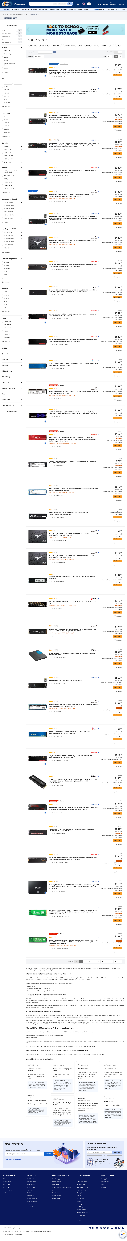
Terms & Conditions (8, 1231)
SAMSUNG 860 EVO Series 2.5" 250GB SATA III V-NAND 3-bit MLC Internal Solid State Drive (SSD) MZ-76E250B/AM (62, 1123)
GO (54, 52)
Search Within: (32, 52)
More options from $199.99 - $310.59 (112, 367)
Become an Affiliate (82, 1190)
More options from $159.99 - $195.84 (112, 391)
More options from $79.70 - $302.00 (112, 491)
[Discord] (119, 1228)
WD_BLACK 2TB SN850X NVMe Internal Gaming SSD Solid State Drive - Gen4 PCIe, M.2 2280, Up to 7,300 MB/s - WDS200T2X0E (73, 265)
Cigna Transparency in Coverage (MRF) (13, 1234)
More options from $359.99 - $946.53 (112, 70)
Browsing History (31, 1181)
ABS (102, 1184)
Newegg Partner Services (83, 1187)
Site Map (79, 1195)
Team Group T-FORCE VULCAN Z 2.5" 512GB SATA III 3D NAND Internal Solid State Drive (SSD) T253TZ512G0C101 (73, 534)
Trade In (79, 1221)
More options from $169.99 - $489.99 (112, 607)
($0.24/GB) (118, 216)
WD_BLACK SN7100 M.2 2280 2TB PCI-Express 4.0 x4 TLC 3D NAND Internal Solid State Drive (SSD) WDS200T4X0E (72, 171)
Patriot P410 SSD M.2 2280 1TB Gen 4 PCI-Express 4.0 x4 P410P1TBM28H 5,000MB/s (72, 577)
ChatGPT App (80, 1207)
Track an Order (7, 1181)
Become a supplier (81, 1179)
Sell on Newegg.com (82, 1181)
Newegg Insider (56, 1198)
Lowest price (53, 385)
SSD (27, 15)
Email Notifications (32, 1201)
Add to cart (117, 75)
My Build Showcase (32, 1198)
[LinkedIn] (104, 1228)
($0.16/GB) (118, 266)
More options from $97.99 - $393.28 (112, 317)
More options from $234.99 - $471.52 (112, 148)
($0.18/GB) (118, 315)
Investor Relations (56, 1181)
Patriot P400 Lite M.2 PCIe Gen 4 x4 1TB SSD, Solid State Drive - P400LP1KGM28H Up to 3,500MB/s (69, 513)
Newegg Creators (81, 1193)
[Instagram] (101, 1228)
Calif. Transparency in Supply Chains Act (41, 1231)
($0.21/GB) (118, 489)
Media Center (55, 1184)
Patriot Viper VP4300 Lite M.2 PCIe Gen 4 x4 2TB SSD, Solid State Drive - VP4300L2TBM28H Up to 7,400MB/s (72, 830)
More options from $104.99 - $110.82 (112, 631)
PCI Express (56, 1041)
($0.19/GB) (118, 68)
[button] (19, 4)
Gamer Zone (55, 1190)
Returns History (31, 1187)
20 (115, 961)
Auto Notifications (32, 1207)
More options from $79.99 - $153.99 (112, 467)
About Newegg (56, 1179)
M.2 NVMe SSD (33, 1037)
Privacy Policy (17, 1231)
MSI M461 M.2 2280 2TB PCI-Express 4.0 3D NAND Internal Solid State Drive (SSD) (73, 602)
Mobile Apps (80, 1204)
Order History (30, 1184)
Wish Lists (30, 1193)
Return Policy (6, 1187)
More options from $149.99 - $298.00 (112, 943)
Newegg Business (106, 1179)
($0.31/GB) (118, 886)
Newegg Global (105, 1181)
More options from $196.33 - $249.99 (112, 783)
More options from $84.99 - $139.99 (112, 734)
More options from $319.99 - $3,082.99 (111, 888)
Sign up (48, 1154)
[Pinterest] (108, 1228)
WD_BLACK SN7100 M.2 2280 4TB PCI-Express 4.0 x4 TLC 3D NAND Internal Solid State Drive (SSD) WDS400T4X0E (72, 756)
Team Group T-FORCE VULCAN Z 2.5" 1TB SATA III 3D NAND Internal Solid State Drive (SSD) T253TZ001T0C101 (72, 241)
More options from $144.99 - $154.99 (112, 580)
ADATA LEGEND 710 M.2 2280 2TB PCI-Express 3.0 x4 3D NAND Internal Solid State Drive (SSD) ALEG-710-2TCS (73, 364)
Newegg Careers (56, 1195)
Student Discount (81, 1209)
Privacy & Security (7, 1190)
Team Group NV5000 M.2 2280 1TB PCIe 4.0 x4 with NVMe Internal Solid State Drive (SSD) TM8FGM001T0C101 (73, 392)
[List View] (116, 56)
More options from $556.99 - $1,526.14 (111, 759)
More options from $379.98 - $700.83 (112, 121)
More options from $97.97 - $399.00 (112, 863)
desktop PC (44, 1005)
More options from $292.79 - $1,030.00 (111, 341)
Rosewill (103, 1187)
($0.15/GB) (118, 170)
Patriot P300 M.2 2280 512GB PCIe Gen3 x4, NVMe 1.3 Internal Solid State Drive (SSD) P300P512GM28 (72, 462)
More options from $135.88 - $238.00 (112, 915)
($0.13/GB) (118, 240)
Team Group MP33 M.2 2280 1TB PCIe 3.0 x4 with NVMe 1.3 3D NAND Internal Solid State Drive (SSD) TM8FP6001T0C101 (73, 705)
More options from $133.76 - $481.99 (112, 658)
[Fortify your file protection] (75, 29)
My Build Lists (30, 1195)
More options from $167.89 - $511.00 (112, 172)
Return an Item (6, 1184)
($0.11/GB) (118, 556)
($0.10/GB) (118, 365)
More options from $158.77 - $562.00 (112, 268)
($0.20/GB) (118, 117)
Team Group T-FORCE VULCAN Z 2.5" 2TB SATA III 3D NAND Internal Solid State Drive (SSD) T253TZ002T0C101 (72, 556)
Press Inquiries (56, 1193)
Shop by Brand (80, 1198)
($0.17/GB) (118, 92)
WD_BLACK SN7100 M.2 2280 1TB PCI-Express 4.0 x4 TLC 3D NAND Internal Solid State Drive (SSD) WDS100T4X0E (72, 315)
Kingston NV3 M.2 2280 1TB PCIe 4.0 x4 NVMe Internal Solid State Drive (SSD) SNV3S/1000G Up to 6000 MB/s (73, 489)
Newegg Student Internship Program (61, 1187)
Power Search (11, 25)
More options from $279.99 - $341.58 (112, 292)
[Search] (70, 3)
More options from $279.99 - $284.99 (112, 835)
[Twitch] (115, 1228)
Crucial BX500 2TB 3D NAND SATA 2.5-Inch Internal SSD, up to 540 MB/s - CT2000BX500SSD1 (72, 654)
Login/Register (31, 1179)
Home (4, 15)
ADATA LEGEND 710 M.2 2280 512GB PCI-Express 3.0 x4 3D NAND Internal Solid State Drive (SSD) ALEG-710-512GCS (72, 732)
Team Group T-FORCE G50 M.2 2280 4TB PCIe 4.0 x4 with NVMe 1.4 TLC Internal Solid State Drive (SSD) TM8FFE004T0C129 (71, 195)
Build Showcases (81, 1215)
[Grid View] (120, 56)
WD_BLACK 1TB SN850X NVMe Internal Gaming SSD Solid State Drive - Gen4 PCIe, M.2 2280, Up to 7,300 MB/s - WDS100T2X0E (73, 858)
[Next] (120, 52)
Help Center (6, 1179)
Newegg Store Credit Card (83, 1212)
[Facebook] (93, 1228)
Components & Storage (16, 15)
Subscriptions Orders (32, 1204)
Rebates (79, 1201)
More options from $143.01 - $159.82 (112, 710)
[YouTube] (112, 1228)
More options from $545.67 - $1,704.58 (111, 682)
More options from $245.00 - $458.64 (112, 218)
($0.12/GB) (118, 194)
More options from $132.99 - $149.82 (112, 242)
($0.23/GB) (118, 145)
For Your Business (81, 1184)
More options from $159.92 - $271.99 (112, 94)
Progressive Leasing (82, 1218)
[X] (97, 1228)
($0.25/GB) (118, 806)
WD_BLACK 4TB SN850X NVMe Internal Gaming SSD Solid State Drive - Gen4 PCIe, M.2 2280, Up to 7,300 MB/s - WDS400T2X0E (73, 340)
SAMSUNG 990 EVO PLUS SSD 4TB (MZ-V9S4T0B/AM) (65, 680)
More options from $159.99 (114, 440)
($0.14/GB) (118, 290)
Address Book (31, 1190)
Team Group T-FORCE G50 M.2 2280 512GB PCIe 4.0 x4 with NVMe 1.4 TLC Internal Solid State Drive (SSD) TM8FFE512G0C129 (72, 630)
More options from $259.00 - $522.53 (112, 808)
